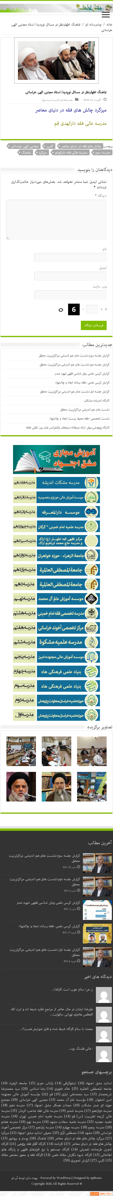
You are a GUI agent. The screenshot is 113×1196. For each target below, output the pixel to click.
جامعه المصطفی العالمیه (92, 1088)
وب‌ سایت (100, 286)
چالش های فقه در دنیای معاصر (81, 146)
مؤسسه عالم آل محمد (67, 1100)
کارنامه (55, 1144)
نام (105, 249)
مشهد (85, 1133)
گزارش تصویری (76, 1160)
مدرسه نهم (30, 1122)
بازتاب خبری (41, 1083)
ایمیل (103, 268)
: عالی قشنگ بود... (80, 1048)
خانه (109, 24)
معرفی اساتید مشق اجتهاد (31, 1133)
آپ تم (15, 1178)
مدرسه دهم (13, 1105)
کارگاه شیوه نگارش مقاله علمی (68, 1155)
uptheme (96, 1178)
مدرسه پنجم (93, 1127)
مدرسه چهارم (67, 1127)
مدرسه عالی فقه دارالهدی (71, 152)
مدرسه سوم (47, 100)
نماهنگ (26, 152)
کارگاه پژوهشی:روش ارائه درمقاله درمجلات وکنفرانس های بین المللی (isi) (68, 427)
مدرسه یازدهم (41, 1127)
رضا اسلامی (33, 1088)
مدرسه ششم (71, 1111)
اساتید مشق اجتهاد (95, 1083)
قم (47, 1094)
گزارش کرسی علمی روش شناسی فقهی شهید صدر (82, 373)
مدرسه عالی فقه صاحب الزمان (35, 1111)
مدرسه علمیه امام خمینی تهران (36, 1116)
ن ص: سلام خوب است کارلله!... (72, 989)
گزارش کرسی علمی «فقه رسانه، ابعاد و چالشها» (82, 382)
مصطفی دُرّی (65, 1133)
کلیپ (57, 100)
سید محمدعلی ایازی (71, 1094)
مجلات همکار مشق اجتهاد (49, 1105)
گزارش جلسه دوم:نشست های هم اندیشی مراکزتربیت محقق (75, 364)
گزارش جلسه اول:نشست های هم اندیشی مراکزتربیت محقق (75, 391)
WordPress (64, 1178)
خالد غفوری (58, 1088)
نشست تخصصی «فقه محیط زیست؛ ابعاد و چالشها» (79, 418)
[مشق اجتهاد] (56, 8)
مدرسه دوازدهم (98, 1111)
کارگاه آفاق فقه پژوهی (28, 1144)
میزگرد (43, 152)
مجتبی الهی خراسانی (25, 146)
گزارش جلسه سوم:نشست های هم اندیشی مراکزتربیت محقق (74, 355)
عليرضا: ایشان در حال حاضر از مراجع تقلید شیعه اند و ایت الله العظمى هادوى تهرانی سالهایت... (52, 1011)
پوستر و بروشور (14, 1138)
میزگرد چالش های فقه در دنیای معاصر (76, 1138)
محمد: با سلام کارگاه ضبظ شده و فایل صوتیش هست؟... (56, 1029)
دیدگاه (101, 196)
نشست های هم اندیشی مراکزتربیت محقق (85, 409)
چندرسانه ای (93, 24)
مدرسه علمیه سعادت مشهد (64, 1122)
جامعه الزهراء (14, 1083)
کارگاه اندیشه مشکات (97, 400)
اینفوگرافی (65, 1083)
